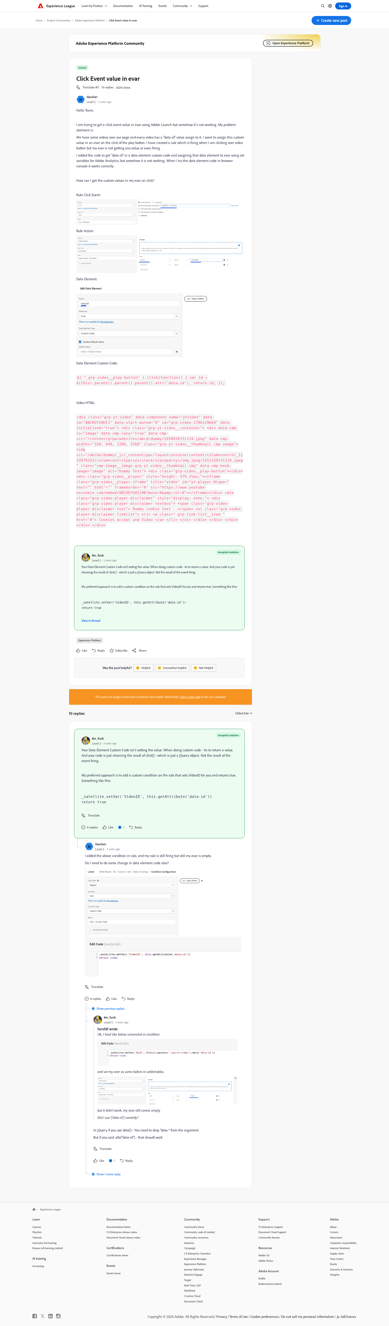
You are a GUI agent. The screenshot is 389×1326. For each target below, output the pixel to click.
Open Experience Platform (291, 43)
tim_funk (98, 555)
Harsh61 (92, 97)
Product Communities (59, 20)
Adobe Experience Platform (90, 20)
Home (39, 20)
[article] (159, 783)
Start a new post (190, 697)
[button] (331, 20)
